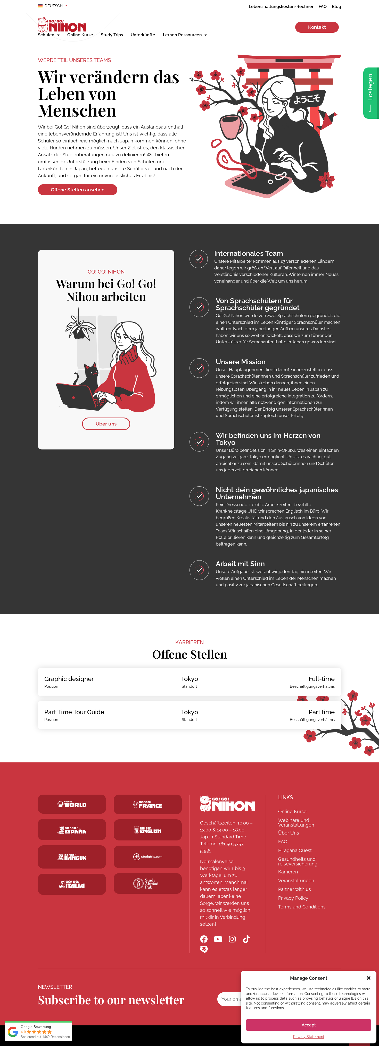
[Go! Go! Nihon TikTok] (246, 939)
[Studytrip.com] (148, 804)
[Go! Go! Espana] (72, 829)
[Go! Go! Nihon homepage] (227, 803)
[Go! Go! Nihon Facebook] (204, 939)
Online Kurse (80, 34)
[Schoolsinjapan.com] (148, 830)
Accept (309, 1025)
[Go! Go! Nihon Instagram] (232, 939)
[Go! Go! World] (72, 804)
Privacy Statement (308, 1037)
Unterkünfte (143, 34)
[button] (368, 978)
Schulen (46, 34)
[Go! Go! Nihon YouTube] (218, 939)
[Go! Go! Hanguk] (72, 857)
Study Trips (112, 34)
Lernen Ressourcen (182, 34)
